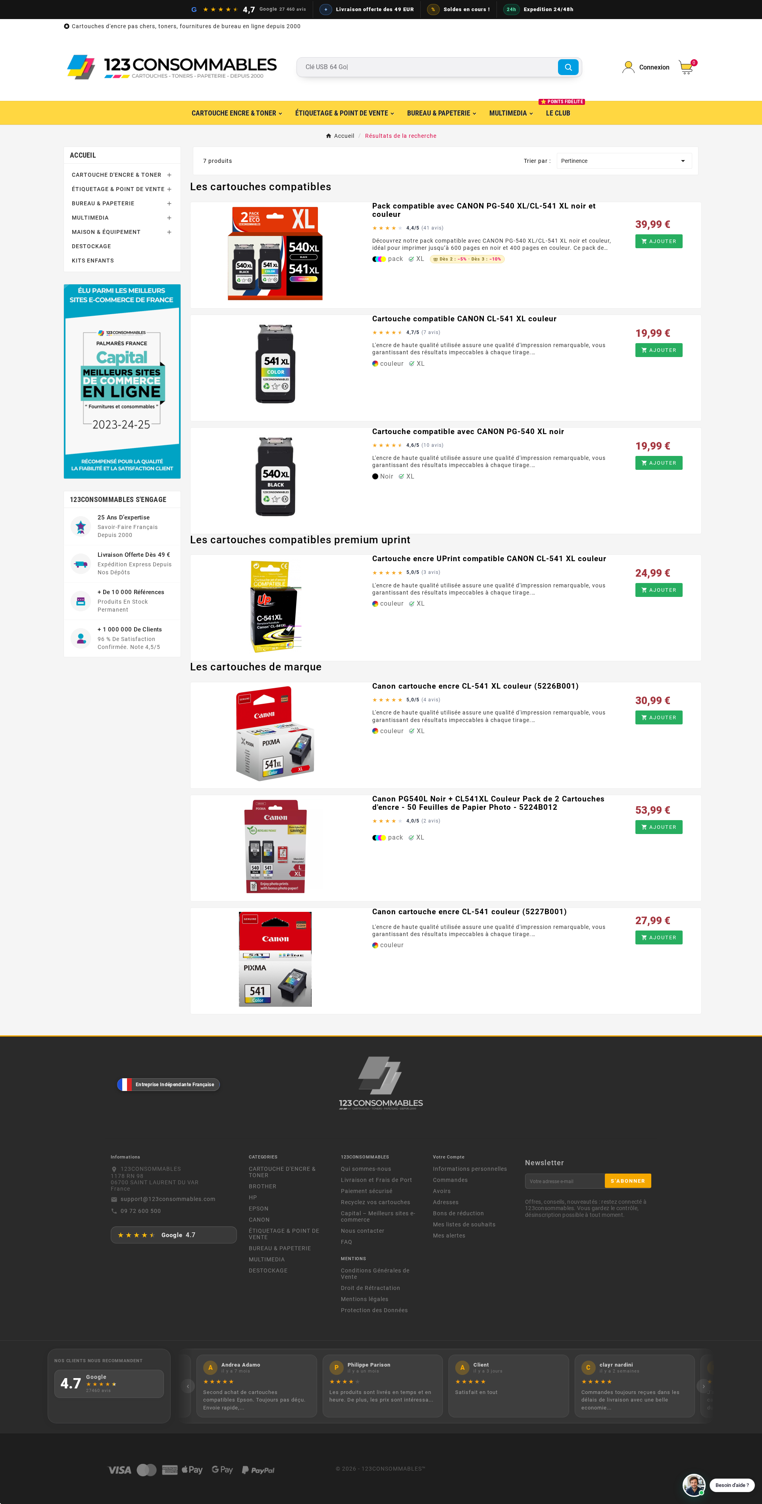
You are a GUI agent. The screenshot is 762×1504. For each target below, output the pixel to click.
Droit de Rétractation (370, 1288)
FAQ (346, 1242)
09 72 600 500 (141, 1211)
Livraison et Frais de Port (376, 1180)
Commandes (450, 1180)
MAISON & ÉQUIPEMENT (106, 232)
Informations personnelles (470, 1169)
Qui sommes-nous (366, 1169)
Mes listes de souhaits (464, 1224)
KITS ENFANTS (93, 260)
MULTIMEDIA (90, 217)
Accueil (83, 155)
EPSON (259, 1208)
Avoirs (442, 1191)
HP (253, 1197)
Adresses (446, 1202)
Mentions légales (365, 1299)
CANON (259, 1219)
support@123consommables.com (168, 1199)
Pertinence (624, 161)
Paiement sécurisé (367, 1191)
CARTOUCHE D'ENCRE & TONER (117, 175)
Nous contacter (363, 1231)
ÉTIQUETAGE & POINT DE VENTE (118, 189)
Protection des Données (374, 1310)
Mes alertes (449, 1235)
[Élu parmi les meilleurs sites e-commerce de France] (122, 381)
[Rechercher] (568, 67)
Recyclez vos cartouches (375, 1202)
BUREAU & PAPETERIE (103, 203)
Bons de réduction (458, 1213)
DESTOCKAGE (91, 246)
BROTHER (263, 1186)
